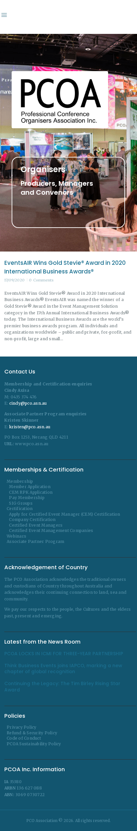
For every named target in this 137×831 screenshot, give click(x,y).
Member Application (30, 486)
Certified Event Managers (36, 525)
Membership (20, 481)
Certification (20, 508)
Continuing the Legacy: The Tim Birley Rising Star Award (62, 687)
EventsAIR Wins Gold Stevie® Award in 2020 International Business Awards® (65, 267)
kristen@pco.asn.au (30, 426)
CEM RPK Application (31, 492)
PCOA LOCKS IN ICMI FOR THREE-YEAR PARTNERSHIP (63, 654)
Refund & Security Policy (32, 732)
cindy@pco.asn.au (28, 403)
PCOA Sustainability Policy (34, 743)
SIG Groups (21, 503)
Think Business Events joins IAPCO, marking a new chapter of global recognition (63, 669)
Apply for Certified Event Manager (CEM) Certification (64, 514)
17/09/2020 (14, 280)
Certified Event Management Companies (51, 530)
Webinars (16, 536)
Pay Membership (27, 497)
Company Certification (32, 519)
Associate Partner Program (35, 541)
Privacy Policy (22, 727)
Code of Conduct (24, 738)
